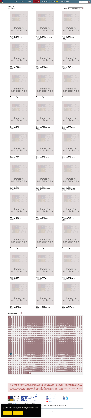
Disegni (37, 1)
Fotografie (45, 1)
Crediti (44, 394)
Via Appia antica (65, 1)
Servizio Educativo (52, 398)
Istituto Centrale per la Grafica (14, 394)
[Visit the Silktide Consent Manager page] (37, 413)
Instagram (50, 399)
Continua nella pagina (12, 313)
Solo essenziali (18, 413)
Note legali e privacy (51, 394)
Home (16, 1)
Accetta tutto (7, 413)
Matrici (29, 1)
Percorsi (54, 1)
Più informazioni (27, 37)
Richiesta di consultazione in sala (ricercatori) (31, 394)
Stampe (22, 1)
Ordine (65, 8)
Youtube (50, 401)
